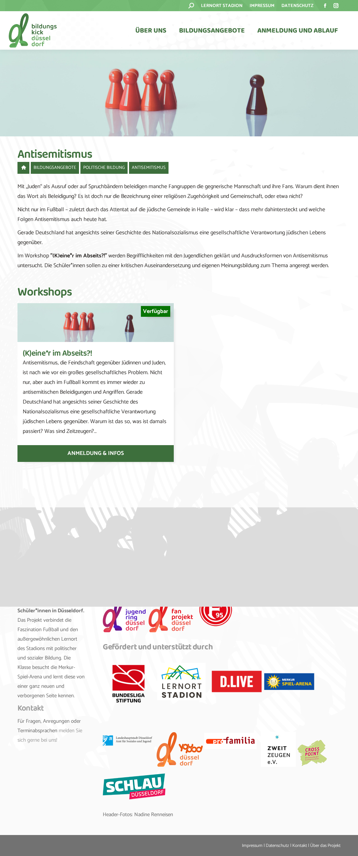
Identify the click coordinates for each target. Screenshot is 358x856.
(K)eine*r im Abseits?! (57, 353)
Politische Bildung (104, 167)
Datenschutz (277, 845)
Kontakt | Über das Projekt (316, 845)
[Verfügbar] (96, 340)
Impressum (252, 845)
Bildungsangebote (55, 167)
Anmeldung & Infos (95, 453)
